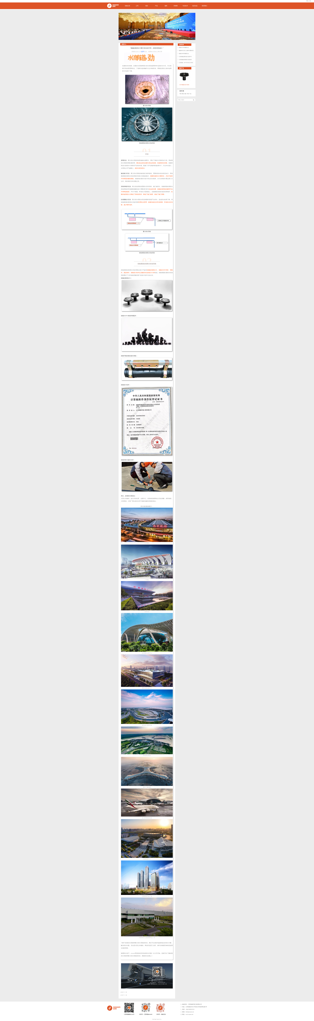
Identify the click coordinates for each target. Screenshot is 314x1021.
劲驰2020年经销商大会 (184, 53)
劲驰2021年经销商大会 (184, 47)
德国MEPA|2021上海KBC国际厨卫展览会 (187, 50)
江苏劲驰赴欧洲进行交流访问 (185, 59)
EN (310, 1)
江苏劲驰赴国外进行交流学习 (185, 56)
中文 (307, 1)
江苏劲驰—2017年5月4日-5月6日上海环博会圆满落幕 (187, 62)
